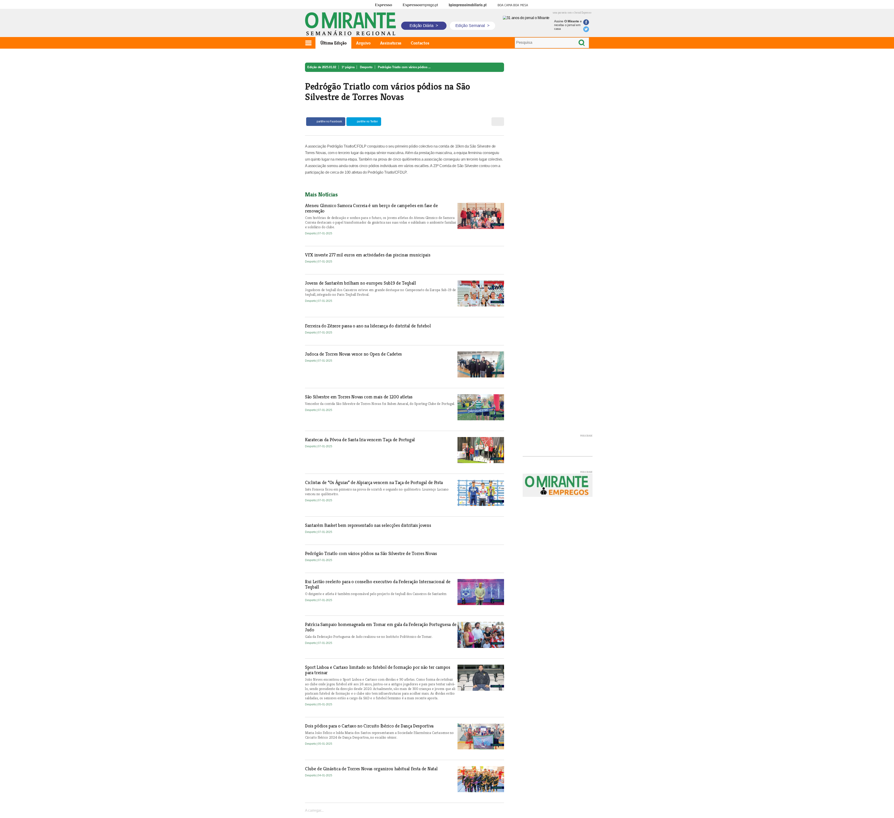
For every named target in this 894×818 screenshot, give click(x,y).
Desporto (366, 67)
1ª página (348, 67)
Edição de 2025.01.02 (321, 67)
